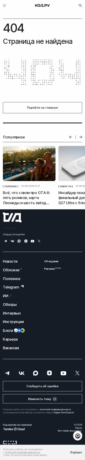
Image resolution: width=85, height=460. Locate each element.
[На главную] (42, 5)
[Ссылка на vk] (12, 241)
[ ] (10, 186)
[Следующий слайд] (81, 137)
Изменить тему (39, 399)
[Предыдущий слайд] (70, 137)
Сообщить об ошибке (42, 386)
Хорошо (76, 452)
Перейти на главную (42, 107)
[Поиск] (80, 5)
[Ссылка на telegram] (5, 241)
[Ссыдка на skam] (10, 442)
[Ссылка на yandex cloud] (17, 429)
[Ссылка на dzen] (26, 241)
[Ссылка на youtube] (32, 241)
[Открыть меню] (4, 5)
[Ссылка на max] (19, 241)
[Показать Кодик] (77, 436)
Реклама (51, 268)
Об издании (51, 261)
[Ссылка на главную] (12, 217)
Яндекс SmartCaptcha (64, 412)
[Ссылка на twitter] (39, 241)
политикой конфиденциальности (55, 409)
